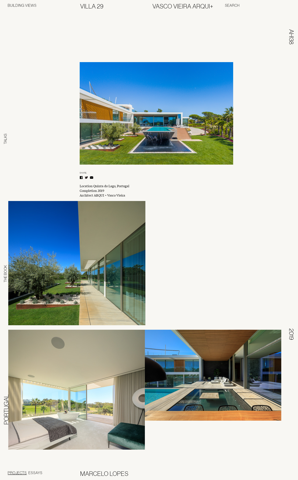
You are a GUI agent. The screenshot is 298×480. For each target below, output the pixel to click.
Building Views (22, 5)
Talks (5, 139)
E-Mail (91, 177)
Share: (83, 173)
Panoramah (277, 474)
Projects (17, 473)
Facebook (81, 177)
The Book (5, 273)
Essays (35, 473)
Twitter (86, 177)
